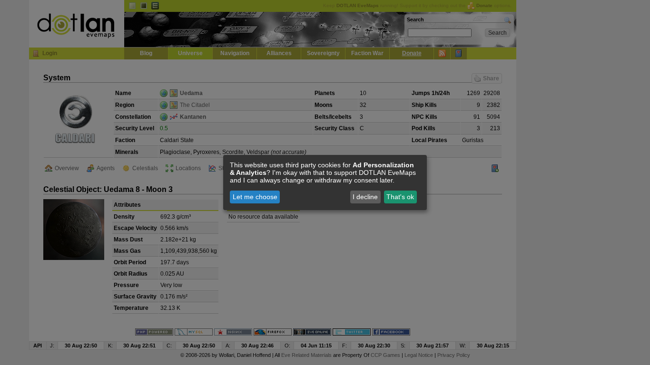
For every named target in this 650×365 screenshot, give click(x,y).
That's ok (400, 197)
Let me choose (255, 197)
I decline (365, 197)
